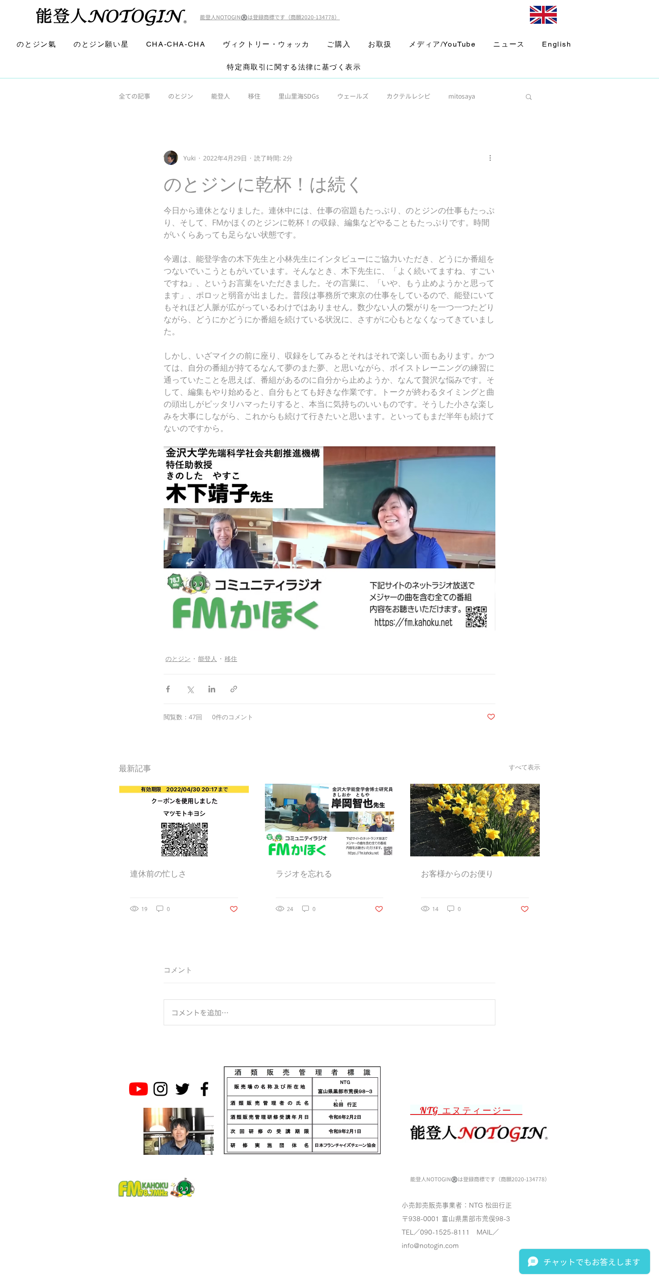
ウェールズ (353, 96)
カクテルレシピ (408, 96)
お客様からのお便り (457, 873)
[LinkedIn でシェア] (212, 689)
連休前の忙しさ (158, 873)
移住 (254, 96)
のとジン (180, 96)
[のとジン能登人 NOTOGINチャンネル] (138, 1089)
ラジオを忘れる (304, 873)
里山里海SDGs (298, 96)
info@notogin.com (430, 1245)
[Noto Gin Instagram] (160, 1089)
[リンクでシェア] (234, 689)
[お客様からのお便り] (475, 820)
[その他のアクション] (490, 157)
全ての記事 (134, 96)
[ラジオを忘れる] (330, 820)
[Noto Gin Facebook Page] (204, 1089)
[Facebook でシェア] (168, 689)
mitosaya (461, 96)
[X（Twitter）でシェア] (190, 689)
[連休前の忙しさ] (184, 820)
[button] (529, 96)
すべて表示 (524, 767)
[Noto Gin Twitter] (182, 1089)
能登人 (220, 96)
